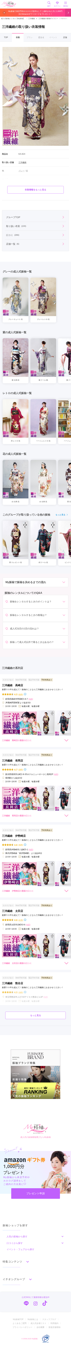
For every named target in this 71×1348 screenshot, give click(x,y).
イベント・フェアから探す (20, 1249)
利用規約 (54, 1323)
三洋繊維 (30, 18)
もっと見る (60, 515)
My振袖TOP (18, 1319)
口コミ (41, 37)
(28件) (20, 769)
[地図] (30, 699)
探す (49, 6)
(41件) (20, 920)
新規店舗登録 (54, 1327)
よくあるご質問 (19, 1323)
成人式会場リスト (38, 1323)
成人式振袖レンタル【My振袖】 (13, 18)
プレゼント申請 (35, 1193)
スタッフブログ (49, 1319)
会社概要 (40, 1327)
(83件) (20, 694)
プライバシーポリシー (22, 1327)
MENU (65, 6)
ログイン (57, 6)
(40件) (20, 845)
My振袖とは (33, 1319)
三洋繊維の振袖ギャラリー (48, 18)
